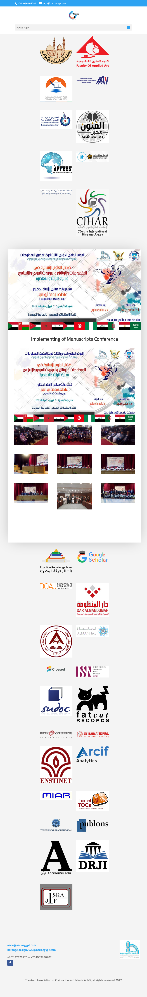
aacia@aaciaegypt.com (21, 945)
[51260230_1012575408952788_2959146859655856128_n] (118, 435)
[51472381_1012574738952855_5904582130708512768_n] (118, 464)
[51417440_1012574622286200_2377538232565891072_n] (74, 464)
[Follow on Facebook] (10, 963)
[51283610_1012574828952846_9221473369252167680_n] (31, 464)
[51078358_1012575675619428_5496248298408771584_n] (74, 435)
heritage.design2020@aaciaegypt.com (31, 949)
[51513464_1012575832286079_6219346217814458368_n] (31, 493)
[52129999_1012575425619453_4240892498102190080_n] (31, 435)
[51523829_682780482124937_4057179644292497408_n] (74, 496)
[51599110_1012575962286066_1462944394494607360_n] (118, 493)
